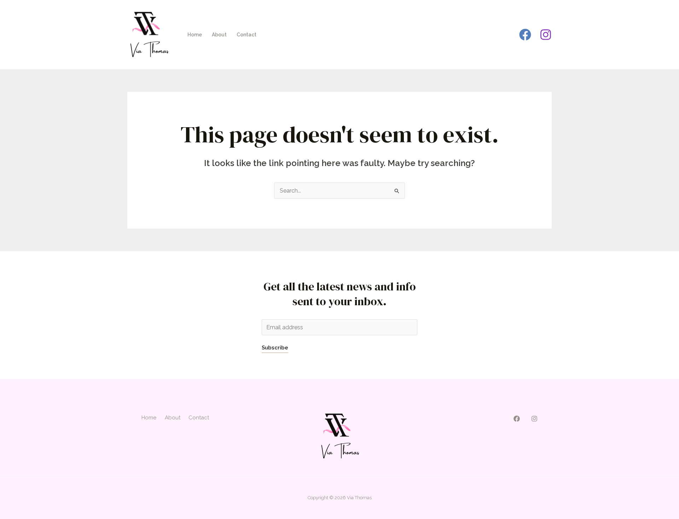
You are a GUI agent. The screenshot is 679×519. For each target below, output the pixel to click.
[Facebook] (525, 35)
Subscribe (275, 347)
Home (194, 34)
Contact (246, 34)
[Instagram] (546, 35)
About (219, 34)
